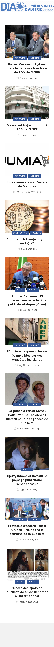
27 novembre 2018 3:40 (28, 428)
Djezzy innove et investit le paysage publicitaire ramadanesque (27, 480)
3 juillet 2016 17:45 (28, 602)
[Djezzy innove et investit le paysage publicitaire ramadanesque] (27, 453)
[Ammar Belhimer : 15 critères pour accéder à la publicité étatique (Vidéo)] (27, 273)
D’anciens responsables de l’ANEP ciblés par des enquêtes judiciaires (27, 355)
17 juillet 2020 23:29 (29, 365)
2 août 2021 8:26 (29, 249)
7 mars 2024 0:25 (28, 135)
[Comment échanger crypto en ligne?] (27, 216)
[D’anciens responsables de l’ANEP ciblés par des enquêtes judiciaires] (27, 331)
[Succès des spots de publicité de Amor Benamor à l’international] (27, 564)
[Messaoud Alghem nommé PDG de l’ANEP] (27, 102)
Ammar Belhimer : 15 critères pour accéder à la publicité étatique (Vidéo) (27, 300)
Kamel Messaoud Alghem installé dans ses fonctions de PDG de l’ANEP (27, 68)
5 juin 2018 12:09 (28, 489)
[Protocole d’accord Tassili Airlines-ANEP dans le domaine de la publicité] (27, 508)
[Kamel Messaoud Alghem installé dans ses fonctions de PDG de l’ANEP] (27, 41)
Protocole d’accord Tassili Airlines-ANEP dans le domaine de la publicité (27, 530)
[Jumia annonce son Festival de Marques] (27, 159)
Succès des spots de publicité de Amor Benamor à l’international (27, 592)
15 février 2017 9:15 (28, 539)
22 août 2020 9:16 (28, 310)
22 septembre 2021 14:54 (28, 192)
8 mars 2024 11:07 (29, 78)
